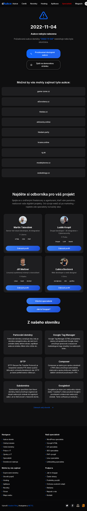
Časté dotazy (52, 476)
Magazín (78, 3)
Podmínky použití (53, 480)
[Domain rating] (83, 505)
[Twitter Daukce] (67, 505)
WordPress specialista (55, 439)
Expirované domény (10, 473)
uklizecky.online (43, 122)
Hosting (44, 3)
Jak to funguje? (43, 309)
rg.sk (43, 152)
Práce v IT (7, 451)
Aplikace (55, 3)
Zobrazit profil (23, 248)
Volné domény (8, 447)
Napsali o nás (52, 491)
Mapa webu (7, 495)
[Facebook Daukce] (72, 505)
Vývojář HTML (52, 443)
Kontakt (49, 495)
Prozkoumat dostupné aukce (45, 53)
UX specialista (52, 447)
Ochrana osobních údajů (56, 484)
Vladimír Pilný (13, 506)
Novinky (33, 3)
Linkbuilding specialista (55, 462)
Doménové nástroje (10, 462)
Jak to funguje (52, 473)
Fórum (5, 491)
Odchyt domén (8, 443)
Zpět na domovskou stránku (45, 64)
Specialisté (67, 3)
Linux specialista (53, 458)
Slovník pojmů (8, 476)
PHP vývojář (51, 454)
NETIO (30, 506)
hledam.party (43, 132)
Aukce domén (8, 439)
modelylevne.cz (43, 163)
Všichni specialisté (43, 301)
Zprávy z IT (7, 454)
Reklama (50, 488)
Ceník (24, 3)
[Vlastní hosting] (78, 505)
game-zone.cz (43, 91)
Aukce (15, 3)
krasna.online (43, 142)
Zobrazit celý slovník (42, 407)
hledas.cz (43, 112)
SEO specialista (52, 451)
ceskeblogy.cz (43, 173)
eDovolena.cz (43, 101)
